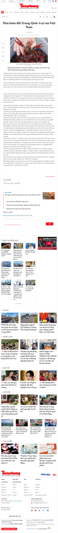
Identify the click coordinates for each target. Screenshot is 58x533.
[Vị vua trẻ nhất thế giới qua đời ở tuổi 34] (29, 399)
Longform (4, 482)
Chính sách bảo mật (15, 516)
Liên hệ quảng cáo (36, 499)
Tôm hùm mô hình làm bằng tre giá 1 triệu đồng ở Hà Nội (23, 195)
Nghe (3, 43)
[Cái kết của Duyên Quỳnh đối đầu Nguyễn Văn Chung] (29, 375)
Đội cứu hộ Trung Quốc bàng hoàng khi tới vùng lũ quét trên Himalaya (47, 410)
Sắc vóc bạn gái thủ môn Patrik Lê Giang (9, 384)
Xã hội (6, 12)
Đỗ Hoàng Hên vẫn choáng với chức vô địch (47, 384)
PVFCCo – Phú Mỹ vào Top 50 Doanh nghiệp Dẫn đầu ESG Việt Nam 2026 (6, 290)
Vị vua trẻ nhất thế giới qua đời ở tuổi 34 (28, 409)
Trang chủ (2, 12)
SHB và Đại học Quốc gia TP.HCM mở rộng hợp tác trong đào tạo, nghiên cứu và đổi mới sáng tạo (18, 293)
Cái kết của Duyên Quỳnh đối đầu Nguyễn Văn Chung (28, 384)
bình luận (50, 16)
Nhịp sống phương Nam (41, 495)
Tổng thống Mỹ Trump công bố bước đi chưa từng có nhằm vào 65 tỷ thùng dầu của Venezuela (7, 432)
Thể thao (48, 12)
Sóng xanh (16, 12)
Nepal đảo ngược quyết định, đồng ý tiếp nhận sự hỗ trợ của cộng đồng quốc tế (9, 411)
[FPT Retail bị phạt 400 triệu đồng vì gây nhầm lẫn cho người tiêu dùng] (6, 264)
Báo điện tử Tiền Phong (29, 6)
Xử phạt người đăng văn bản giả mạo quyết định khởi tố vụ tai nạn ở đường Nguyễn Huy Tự (28, 356)
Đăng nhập (6, 215)
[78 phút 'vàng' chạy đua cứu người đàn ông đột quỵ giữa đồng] (29, 449)
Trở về (3, 60)
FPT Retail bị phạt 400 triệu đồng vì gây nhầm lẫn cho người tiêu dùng (6, 273)
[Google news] (49, 510)
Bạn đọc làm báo (10, 529)
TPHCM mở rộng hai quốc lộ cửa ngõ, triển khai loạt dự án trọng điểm (9, 328)
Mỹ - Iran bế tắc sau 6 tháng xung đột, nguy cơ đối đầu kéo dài (35, 430)
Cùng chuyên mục (9, 240)
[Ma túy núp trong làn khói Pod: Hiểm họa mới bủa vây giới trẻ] (10, 449)
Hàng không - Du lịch (6, 495)
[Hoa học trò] (55, 474)
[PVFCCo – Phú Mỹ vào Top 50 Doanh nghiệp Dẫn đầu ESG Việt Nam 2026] (6, 282)
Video (3, 479)
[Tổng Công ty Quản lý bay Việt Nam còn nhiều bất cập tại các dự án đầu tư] (18, 246)
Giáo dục (3, 492)
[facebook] (53, 1)
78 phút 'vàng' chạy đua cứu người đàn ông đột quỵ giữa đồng (28, 459)
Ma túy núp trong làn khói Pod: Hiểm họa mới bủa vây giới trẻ (9, 459)
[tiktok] (40, 510)
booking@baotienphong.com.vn (40, 503)
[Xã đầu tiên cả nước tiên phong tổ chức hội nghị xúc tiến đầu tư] (18, 264)
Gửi (50, 224)
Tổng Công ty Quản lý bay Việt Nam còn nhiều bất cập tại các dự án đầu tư (17, 254)
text (43, 16)
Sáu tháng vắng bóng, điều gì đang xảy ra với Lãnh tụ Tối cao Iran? (21, 430)
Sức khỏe (27, 12)
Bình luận (3, 56)
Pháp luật (42, 12)
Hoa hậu (26, 492)
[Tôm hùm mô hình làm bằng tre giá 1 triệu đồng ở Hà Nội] (49, 195)
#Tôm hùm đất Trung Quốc (12, 183)
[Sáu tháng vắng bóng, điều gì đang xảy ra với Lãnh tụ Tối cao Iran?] (22, 422)
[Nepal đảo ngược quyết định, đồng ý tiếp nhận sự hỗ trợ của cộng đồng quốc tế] (10, 399)
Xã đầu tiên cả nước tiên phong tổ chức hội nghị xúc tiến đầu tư (18, 272)
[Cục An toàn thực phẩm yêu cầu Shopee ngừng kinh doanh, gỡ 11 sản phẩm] (48, 449)
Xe (13, 489)
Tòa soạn (4, 499)
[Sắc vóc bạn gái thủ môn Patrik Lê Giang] (10, 375)
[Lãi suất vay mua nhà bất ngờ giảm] (30, 282)
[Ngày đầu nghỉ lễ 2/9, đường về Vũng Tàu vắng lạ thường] (29, 318)
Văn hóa (26, 489)
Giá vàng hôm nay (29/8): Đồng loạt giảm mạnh (6, 252)
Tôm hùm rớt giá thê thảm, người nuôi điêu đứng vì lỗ (23, 205)
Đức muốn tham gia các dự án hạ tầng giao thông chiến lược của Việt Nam (47, 328)
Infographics (17, 482)
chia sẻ (40, 16)
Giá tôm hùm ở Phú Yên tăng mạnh (17, 201)
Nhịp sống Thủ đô (28, 495)
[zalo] (44, 510)
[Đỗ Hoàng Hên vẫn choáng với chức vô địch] (48, 375)
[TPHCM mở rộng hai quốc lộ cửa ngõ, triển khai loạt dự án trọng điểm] (10, 318)
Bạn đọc (37, 492)
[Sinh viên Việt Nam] (45, 474)
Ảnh (25, 479)
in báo (47, 16)
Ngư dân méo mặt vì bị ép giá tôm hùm (18, 209)
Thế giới (32, 12)
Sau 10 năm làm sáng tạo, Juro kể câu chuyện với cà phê (30, 272)
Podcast (38, 479)
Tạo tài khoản (16, 215)
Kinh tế (11, 12)
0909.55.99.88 (36, 501)
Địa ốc (22, 12)
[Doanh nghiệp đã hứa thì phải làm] (30, 246)
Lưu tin (3, 52)
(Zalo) (41, 501)
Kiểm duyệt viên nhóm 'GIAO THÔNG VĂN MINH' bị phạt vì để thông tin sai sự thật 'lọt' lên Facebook (48, 357)
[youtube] (56, 1)
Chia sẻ (3, 47)
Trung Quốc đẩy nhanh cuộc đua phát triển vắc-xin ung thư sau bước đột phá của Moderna (50, 432)
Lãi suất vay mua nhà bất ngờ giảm (30, 288)
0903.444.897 (6, 509)
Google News (54, 16)
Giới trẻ (37, 12)
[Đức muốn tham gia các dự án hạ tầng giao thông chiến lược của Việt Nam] (48, 318)
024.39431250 (6, 503)
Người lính (54, 12)
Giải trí (6, 368)
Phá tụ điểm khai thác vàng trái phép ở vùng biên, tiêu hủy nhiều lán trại (9, 355)
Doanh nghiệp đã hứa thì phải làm (30, 252)
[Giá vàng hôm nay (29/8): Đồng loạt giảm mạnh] (6, 246)
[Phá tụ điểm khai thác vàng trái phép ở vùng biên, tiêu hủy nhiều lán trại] (10, 344)
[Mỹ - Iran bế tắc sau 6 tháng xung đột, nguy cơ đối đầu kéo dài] (36, 422)
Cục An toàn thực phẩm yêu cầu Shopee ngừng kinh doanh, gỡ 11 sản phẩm (47, 460)
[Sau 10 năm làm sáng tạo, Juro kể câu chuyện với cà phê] (30, 264)
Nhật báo (15, 479)
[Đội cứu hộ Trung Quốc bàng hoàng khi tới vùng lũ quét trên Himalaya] (48, 399)
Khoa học (15, 492)
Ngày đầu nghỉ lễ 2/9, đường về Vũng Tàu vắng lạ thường (28, 327)
